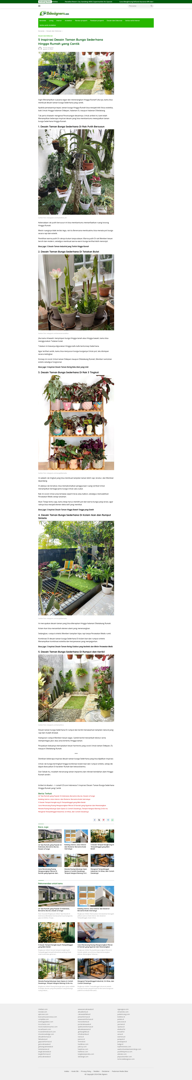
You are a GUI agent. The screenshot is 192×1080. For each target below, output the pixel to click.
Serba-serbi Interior (132, 21)
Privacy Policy (86, 1071)
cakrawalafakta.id (84, 1014)
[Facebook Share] (94, 820)
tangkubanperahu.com (86, 1054)
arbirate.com (122, 1054)
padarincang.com (123, 1014)
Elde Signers (102, 1074)
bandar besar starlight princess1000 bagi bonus (134, 31)
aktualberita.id (83, 1012)
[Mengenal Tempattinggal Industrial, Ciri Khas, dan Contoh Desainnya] (102, 860)
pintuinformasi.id (84, 1017)
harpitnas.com (83, 1049)
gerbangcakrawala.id (45, 1047)
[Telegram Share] (108, 820)
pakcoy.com (82, 1047)
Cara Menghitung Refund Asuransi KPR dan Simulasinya (78, 2)
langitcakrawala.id (44, 1052)
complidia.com (43, 1019)
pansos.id (81, 1039)
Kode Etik (75, 1071)
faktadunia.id (42, 1039)
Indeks (66, 1071)
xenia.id (120, 1034)
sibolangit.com (83, 1057)
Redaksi (96, 1071)
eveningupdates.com (45, 1022)
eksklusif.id (121, 1029)
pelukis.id (120, 1019)
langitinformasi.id (44, 1054)
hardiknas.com (83, 1044)
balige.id (120, 1044)
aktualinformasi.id (44, 1037)
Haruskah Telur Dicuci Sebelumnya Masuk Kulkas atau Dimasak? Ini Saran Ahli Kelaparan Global (144, 2)
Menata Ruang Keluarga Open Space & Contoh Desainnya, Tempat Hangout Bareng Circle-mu (73, 809)
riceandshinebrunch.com (47, 1032)
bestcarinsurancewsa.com (47, 1017)
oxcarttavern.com (44, 1029)
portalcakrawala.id (84, 1024)
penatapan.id (122, 1042)
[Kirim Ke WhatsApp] (112, 820)
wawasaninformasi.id (85, 1019)
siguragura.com (123, 1009)
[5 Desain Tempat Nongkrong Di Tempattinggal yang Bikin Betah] (102, 836)
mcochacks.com (44, 1024)
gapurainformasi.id (45, 1042)
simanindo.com (122, 1012)
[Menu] (39, 6)
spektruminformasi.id (85, 1027)
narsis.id (81, 1037)
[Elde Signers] (53, 13)
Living (51, 21)
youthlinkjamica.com (124, 1052)
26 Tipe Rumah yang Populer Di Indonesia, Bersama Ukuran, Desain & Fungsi (66, 796)
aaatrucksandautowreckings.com (129, 1049)
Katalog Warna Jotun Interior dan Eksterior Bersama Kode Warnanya (64, 799)
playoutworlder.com (124, 1057)
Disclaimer (106, 1071)
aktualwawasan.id (84, 1029)
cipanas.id (120, 1027)
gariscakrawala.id (44, 1044)
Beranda (43, 21)
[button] (151, 6)
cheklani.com (43, 1009)
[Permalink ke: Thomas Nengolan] (40, 48)
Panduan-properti (97, 21)
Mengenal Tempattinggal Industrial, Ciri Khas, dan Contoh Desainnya (63, 812)
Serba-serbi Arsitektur (48, 25)
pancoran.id (121, 1022)
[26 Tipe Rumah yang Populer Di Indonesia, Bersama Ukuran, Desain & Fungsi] (50, 836)
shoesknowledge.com (46, 1034)
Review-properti (81, 21)
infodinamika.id (83, 1034)
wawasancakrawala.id (85, 1009)
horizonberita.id (83, 1022)
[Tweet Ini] (99, 820)
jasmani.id (121, 1024)
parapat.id (121, 1039)
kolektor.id (121, 1017)
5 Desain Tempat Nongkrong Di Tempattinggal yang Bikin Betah (62, 802)
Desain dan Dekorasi (114, 21)
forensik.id (81, 1042)
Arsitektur (68, 21)
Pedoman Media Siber (120, 1071)
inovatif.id (120, 1032)
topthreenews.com (124, 1047)
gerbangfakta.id (83, 1032)
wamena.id (121, 1037)
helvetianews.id (43, 1049)
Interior (59, 21)
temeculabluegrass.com (126, 1059)
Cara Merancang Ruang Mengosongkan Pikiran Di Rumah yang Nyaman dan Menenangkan (72, 805)
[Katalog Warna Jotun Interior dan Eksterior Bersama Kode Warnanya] (76, 836)
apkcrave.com (43, 1014)
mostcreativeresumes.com (47, 1027)
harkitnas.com (83, 1052)
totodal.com (42, 1012)
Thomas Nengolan (48, 48)
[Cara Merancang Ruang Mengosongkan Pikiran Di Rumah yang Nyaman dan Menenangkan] (50, 860)
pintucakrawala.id (44, 1057)
